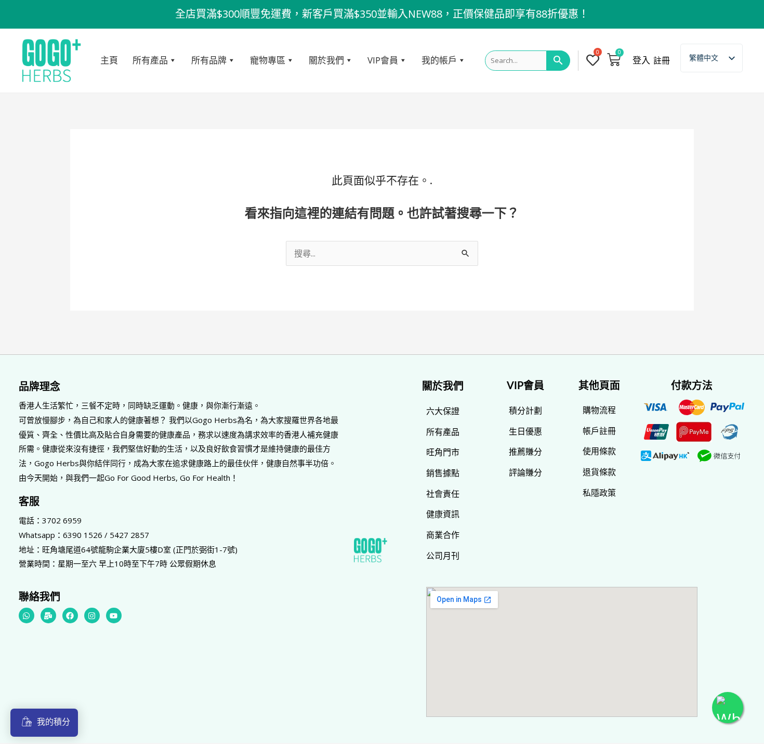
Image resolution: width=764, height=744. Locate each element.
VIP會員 (382, 60)
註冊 (661, 60)
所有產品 (150, 60)
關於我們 (326, 60)
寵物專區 (267, 60)
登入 (641, 60)
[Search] (558, 60)
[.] (594, 61)
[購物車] (614, 59)
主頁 (109, 60)
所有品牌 (209, 60)
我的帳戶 (439, 60)
